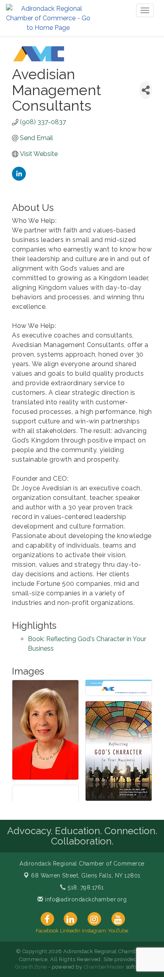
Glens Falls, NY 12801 (86, 875)
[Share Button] (145, 90)
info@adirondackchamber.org (85, 899)
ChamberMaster (104, 967)
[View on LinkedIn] (19, 178)
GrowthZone (31, 967)
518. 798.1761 (85, 887)
